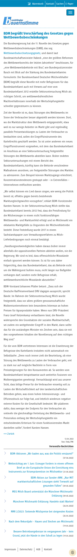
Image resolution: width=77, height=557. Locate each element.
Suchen (60, 4)
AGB (38, 549)
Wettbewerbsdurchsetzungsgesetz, (22, 53)
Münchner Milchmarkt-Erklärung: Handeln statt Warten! (43, 501)
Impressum (10, 549)
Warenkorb (37, 4)
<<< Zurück (9, 434)
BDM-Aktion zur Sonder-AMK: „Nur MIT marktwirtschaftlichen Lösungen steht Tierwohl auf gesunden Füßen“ (45, 481)
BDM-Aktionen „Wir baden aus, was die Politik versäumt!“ (41, 453)
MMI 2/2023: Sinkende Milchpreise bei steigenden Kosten (42, 511)
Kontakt (50, 4)
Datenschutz (26, 549)
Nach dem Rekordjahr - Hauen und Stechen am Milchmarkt (41, 521)
